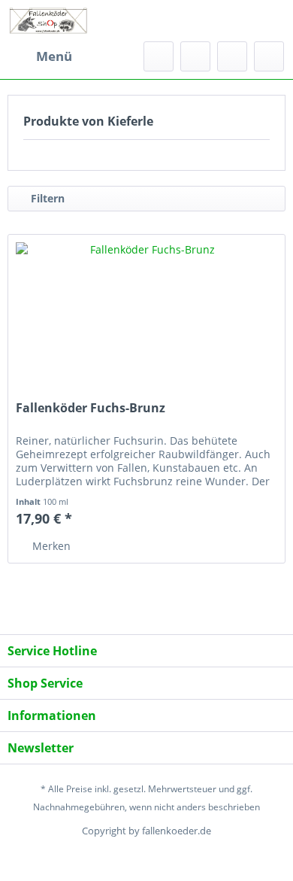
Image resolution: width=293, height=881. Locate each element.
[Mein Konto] (232, 56)
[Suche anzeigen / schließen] (158, 56)
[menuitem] (40, 56)
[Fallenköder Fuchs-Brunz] (146, 310)
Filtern (46, 198)
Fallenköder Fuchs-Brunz (90, 408)
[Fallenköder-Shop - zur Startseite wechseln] (48, 21)
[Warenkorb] (269, 56)
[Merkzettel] (195, 56)
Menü (54, 56)
